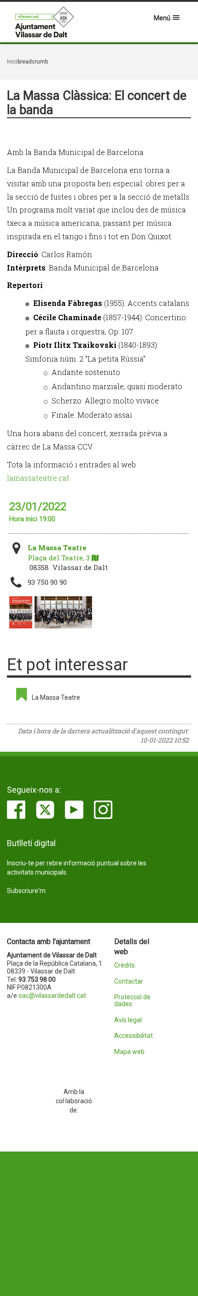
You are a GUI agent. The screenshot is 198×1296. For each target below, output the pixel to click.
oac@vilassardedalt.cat (52, 995)
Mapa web (129, 1051)
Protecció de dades (132, 1001)
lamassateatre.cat (38, 478)
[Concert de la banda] (20, 612)
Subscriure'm (26, 890)
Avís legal (128, 1020)
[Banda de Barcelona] (63, 612)
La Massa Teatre (56, 697)
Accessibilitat (133, 1035)
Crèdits (124, 965)
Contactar (128, 981)
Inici (12, 61)
